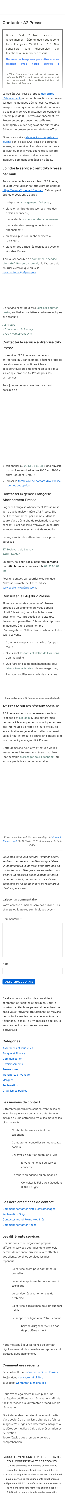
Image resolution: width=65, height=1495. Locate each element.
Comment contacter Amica (19, 1224)
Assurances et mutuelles (17, 1048)
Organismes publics (14, 1090)
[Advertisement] (32, 427)
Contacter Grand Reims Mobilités (23, 1219)
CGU (10, 1461)
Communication (12, 1058)
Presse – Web (10, 1069)
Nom (5, 963)
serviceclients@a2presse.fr (19, 272)
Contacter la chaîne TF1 (31, 1382)
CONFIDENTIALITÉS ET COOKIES (36, 1461)
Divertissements (12, 1064)
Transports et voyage (16, 1074)
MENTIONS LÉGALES (31, 1457)
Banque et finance (13, 1053)
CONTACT (52, 1457)
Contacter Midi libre (30, 1377)
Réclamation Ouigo (14, 1214)
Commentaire (12, 919)
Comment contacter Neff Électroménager (28, 1208)
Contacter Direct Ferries (42, 1372)
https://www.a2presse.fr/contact (22, 190)
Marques (7, 1080)
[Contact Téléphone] (20, 7)
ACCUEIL (10, 1457)
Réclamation (10, 1085)
